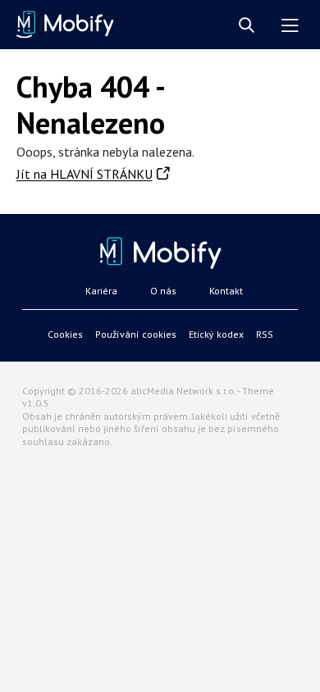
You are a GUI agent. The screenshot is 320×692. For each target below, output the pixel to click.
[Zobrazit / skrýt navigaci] (290, 25)
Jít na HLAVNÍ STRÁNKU (84, 174)
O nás (163, 291)
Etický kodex (216, 334)
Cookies (65, 334)
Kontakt (226, 291)
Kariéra (101, 291)
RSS (264, 334)
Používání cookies (135, 334)
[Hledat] (246, 25)
